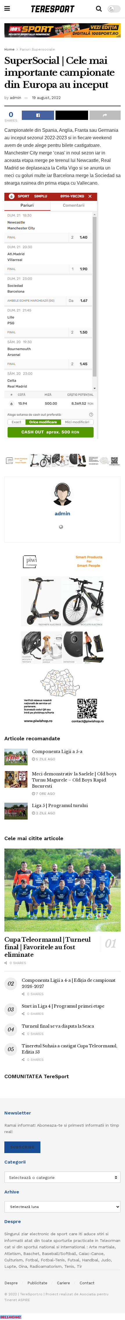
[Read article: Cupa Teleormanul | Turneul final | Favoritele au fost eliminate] (62, 890)
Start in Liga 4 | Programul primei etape (63, 1006)
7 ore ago (45, 794)
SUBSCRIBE (22, 1147)
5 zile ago (45, 759)
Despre (11, 1283)
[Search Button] (99, 8)
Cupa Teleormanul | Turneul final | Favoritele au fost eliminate (47, 947)
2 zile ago (45, 813)
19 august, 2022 (46, 98)
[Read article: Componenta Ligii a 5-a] (16, 757)
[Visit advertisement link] (62, 34)
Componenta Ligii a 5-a (57, 751)
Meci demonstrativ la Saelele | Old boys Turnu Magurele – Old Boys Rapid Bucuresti (74, 780)
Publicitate (37, 1283)
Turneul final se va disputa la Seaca (58, 1026)
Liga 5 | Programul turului (60, 805)
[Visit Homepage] (53, 8)
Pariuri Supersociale (37, 49)
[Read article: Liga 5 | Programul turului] (16, 811)
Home (9, 49)
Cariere (63, 1283)
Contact (87, 1283)
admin (15, 98)
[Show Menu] (7, 8)
